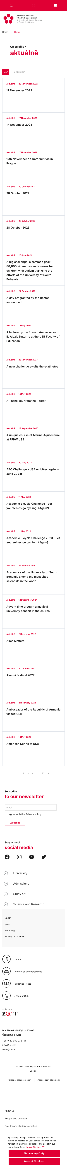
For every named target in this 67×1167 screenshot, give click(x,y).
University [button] (20, 873)
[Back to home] (33, 19)
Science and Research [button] (28, 904)
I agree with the (24, 814)
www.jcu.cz (8, 1049)
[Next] (48, 773)
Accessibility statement (49, 1080)
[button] (11, 5)
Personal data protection (19, 1080)
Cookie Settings (33, 1147)
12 (43, 773)
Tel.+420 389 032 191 (14, 1040)
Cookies (34, 1071)
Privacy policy (33, 814)
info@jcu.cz (9, 1045)
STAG (7, 924)
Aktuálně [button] (19, 72)
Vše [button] (6, 72)
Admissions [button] (21, 883)
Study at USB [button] (22, 894)
